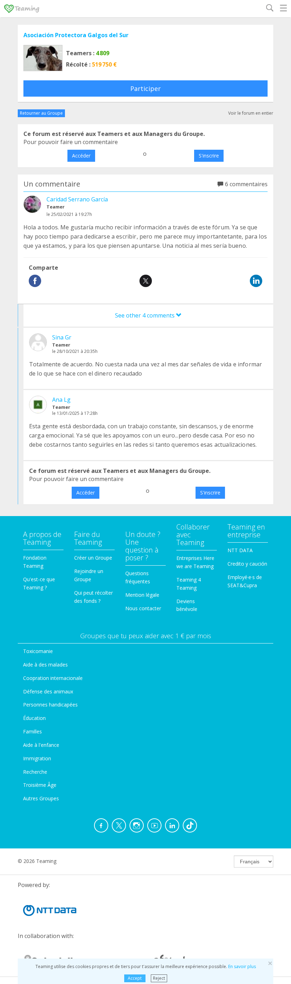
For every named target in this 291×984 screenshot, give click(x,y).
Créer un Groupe (93, 557)
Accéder (81, 155)
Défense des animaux (48, 691)
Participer (145, 88)
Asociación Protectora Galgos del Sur (75, 35)
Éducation (34, 718)
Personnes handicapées (50, 704)
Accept (135, 978)
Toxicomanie (38, 651)
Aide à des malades (45, 664)
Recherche (35, 771)
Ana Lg (61, 400)
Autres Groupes (41, 798)
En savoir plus (242, 966)
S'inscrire (209, 155)
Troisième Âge (39, 785)
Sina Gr (61, 337)
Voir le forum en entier (250, 113)
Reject (159, 978)
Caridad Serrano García (77, 199)
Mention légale (142, 594)
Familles (32, 731)
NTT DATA (240, 550)
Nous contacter (143, 608)
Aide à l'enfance (41, 745)
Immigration (37, 758)
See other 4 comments (145, 315)
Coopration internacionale (53, 678)
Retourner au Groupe (41, 113)
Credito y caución (247, 563)
